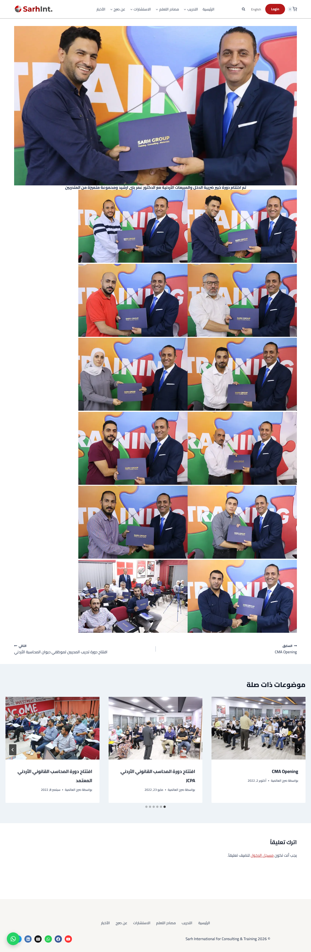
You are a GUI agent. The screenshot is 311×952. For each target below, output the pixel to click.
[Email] (38, 939)
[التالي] (12, 749)
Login (275, 9)
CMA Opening (286, 648)
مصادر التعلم (166, 923)
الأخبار (101, 9)
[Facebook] (58, 939)
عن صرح (121, 923)
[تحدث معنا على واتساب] (13, 938)
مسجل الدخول (262, 855)
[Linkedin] (28, 939)
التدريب (187, 923)
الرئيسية (208, 9)
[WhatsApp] (48, 939)
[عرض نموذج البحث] (243, 9)
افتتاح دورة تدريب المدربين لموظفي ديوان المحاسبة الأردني (60, 648)
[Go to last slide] (298, 749)
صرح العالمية (279, 780)
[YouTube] (68, 939)
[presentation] (259, 728)
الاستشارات (141, 923)
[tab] (164, 807)
